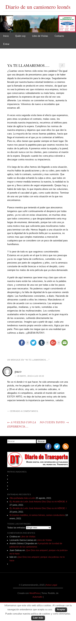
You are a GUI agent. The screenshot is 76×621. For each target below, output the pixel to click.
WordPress (34, 593)
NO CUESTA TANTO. (54, 422)
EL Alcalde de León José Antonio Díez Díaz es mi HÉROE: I (38, 508)
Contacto (59, 36)
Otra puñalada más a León (22, 498)
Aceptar (61, 609)
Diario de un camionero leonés (38, 6)
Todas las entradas (16, 527)
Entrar (6, 44)
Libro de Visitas (40, 36)
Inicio (6, 36)
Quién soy (20, 36)
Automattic (38, 597)
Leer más (38, 617)
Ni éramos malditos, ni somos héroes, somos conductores (37, 515)
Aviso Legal (51, 585)
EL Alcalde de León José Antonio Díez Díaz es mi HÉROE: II (38, 501)
